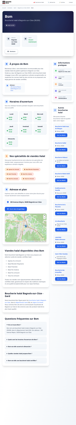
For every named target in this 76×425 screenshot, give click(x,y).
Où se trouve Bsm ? (14, 325)
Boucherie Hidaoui (61, 157)
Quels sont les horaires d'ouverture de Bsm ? (23, 339)
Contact (71, 2)
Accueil (4, 8)
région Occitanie (38, 302)
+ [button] (44, 216)
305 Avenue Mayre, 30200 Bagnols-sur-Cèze (15, 88)
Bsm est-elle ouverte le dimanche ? (19, 346)
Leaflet (25, 241)
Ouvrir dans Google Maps (17, 209)
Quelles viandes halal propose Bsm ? (20, 353)
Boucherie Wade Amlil (62, 174)
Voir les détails (61, 135)
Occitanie (9, 8)
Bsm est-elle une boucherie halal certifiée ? (22, 360)
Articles (62, 2)
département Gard (21, 302)
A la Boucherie (60, 221)
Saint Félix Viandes (61, 254)
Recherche (51, 2)
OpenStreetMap (31, 241)
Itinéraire (12, 51)
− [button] (44, 218)
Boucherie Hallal (60, 143)
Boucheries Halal (39, 2)
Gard (15, 8)
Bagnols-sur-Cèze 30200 (24, 8)
